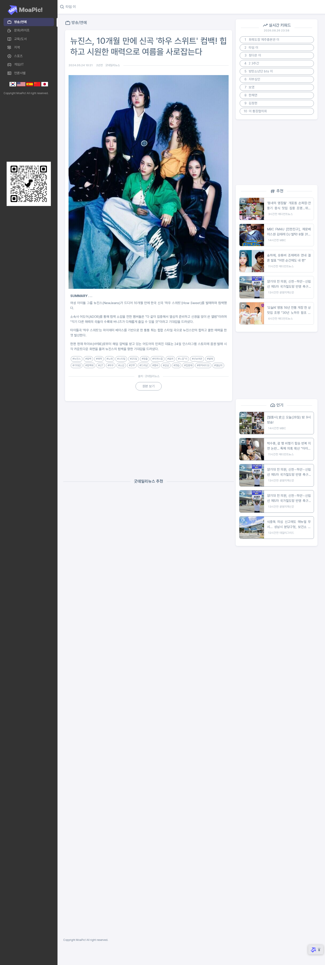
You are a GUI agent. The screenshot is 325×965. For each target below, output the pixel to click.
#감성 (166, 365)
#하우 (111, 365)
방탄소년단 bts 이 (259, 71)
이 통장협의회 (255, 111)
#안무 (132, 365)
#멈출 (145, 358)
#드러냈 (144, 365)
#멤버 (155, 365)
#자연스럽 (157, 358)
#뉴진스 (77, 358)
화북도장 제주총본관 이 (262, 40)
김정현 (251, 103)
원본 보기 (148, 386)
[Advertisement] (27, 128)
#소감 (121, 365)
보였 (250, 87)
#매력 (99, 358)
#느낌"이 (182, 358)
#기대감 (77, 365)
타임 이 (251, 48)
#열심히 (218, 365)
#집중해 (188, 365)
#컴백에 (89, 365)
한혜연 (251, 95)
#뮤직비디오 (203, 365)
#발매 (210, 358)
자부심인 (252, 79)
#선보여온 (197, 358)
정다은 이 (253, 55)
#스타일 (121, 358)
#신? (100, 365)
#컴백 (88, 358)
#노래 (110, 358)
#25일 (133, 358)
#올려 (170, 358)
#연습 (177, 365)
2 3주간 (251, 63)
